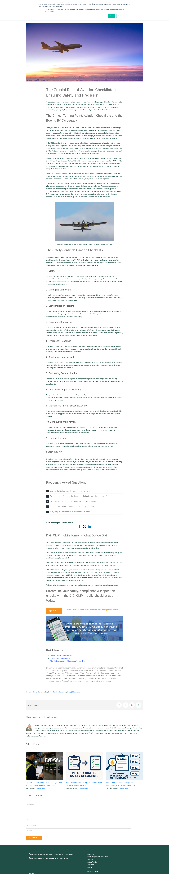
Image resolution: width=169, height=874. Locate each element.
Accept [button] (112, 16)
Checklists (55, 692)
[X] (84, 527)
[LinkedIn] (89, 527)
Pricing (89, 867)
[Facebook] (79, 527)
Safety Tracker (92, 862)
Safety (69, 692)
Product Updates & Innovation (97, 857)
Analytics (90, 865)
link (55, 585)
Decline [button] (120, 16)
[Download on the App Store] (51, 854)
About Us (90, 854)
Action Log (91, 859)
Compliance (62, 692)
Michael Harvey (32, 692)
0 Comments (76, 692)
